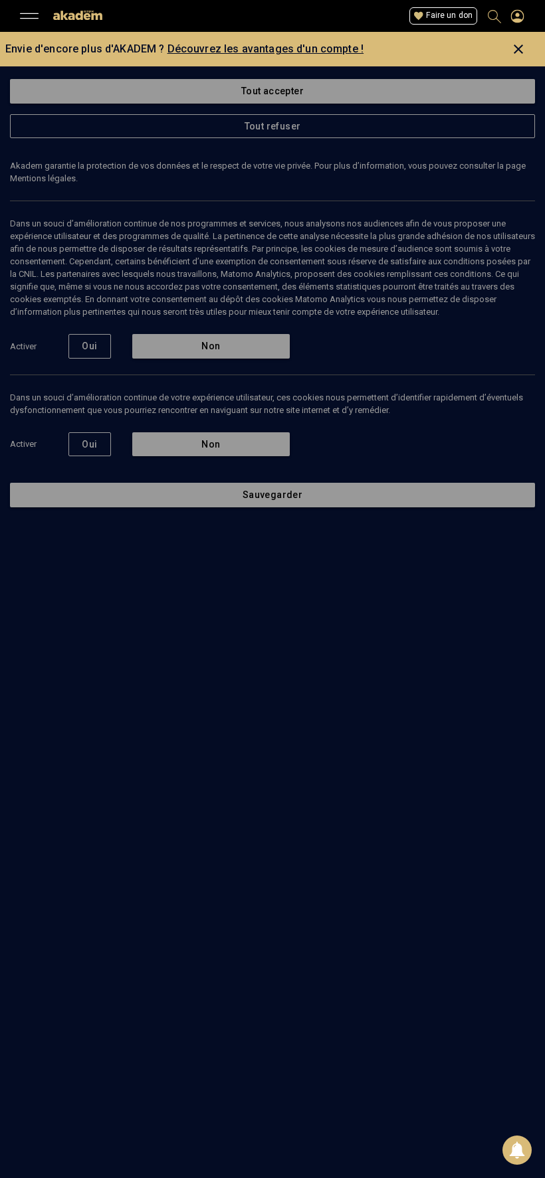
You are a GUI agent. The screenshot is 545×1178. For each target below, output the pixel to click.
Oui (89, 346)
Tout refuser (273, 126)
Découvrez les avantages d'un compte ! (265, 48)
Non (210, 346)
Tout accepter (272, 91)
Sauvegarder (272, 494)
